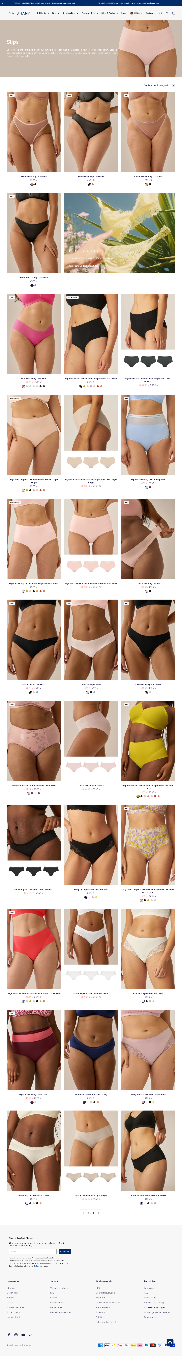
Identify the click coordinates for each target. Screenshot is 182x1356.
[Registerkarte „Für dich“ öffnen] (170, 1342)
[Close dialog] (143, 648)
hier (124, 705)
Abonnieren (119, 687)
